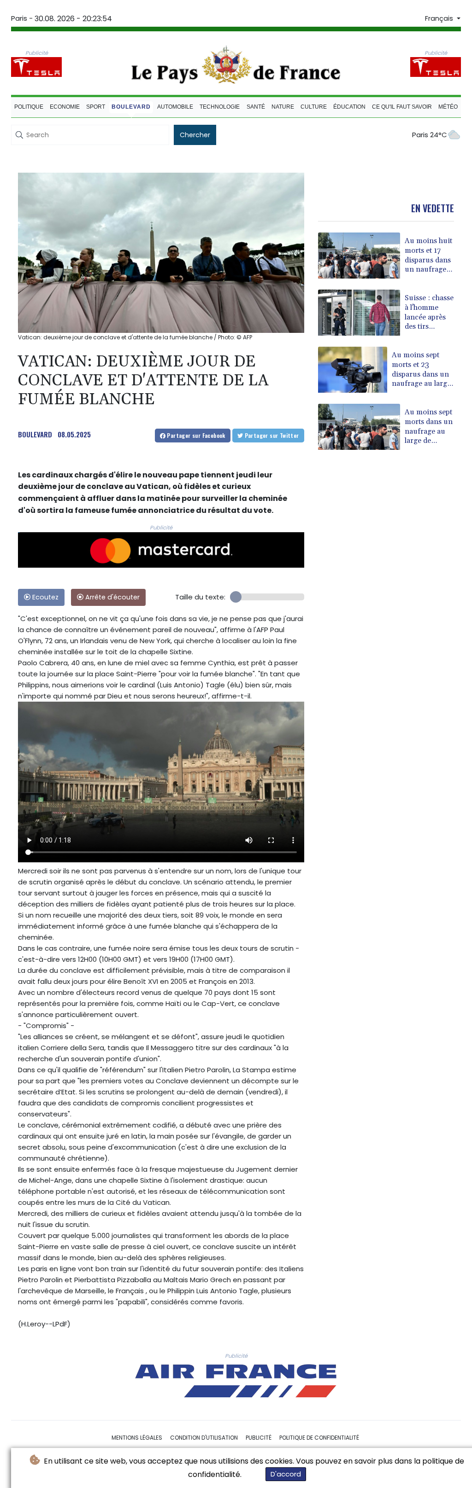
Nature (282, 107)
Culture (314, 107)
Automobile (175, 107)
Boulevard (131, 107)
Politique (28, 107)
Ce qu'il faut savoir (402, 107)
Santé (256, 107)
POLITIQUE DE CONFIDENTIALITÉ (319, 1438)
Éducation (349, 107)
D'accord (286, 1474)
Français (440, 18)
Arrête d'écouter (111, 597)
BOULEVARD (35, 434)
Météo (448, 107)
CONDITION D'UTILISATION (204, 1438)
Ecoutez (44, 597)
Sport (95, 107)
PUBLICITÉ (258, 1438)
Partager (195, 435)
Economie (65, 107)
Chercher (195, 135)
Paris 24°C (429, 135)
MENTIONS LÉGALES (137, 1438)
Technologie (220, 107)
